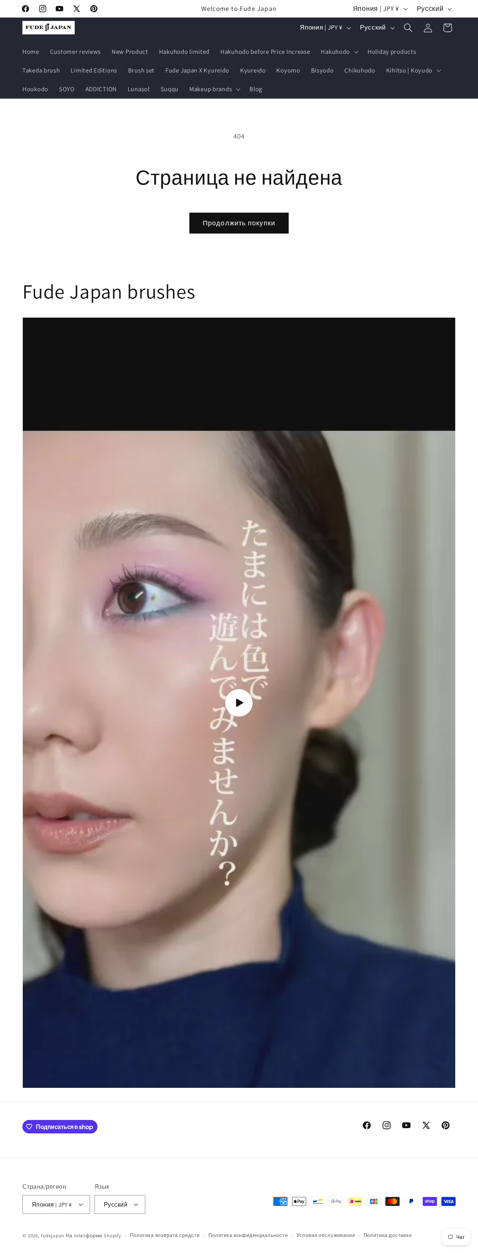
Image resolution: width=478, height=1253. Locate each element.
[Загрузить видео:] (239, 703)
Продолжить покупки (239, 223)
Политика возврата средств (165, 1235)
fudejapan (53, 1235)
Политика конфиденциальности (248, 1235)
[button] (339, 52)
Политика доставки (388, 1235)
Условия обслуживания (326, 1235)
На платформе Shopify (93, 1235)
